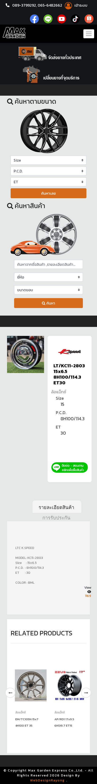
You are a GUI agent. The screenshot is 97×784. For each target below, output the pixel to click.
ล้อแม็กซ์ (58, 392)
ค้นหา (50, 303)
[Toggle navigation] (88, 33)
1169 (88, 595)
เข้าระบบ (80, 5)
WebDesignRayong (47, 780)
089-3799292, (24, 5)
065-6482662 (50, 5)
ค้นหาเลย (48, 193)
